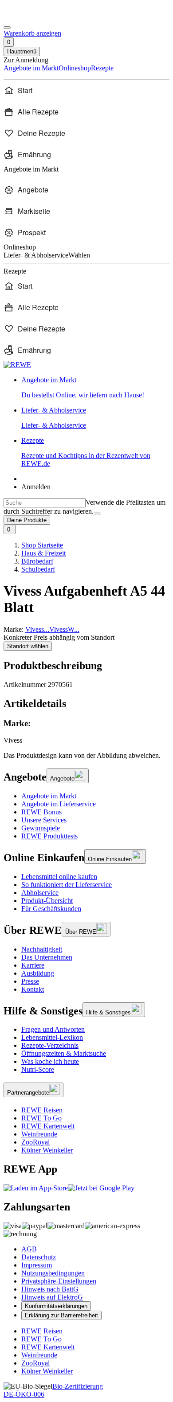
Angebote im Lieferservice (58, 804)
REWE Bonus (41, 812)
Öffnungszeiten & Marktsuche (63, 1053)
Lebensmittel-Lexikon (52, 1037)
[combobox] (45, 502)
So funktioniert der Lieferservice (66, 884)
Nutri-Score (37, 1069)
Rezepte (85, 452)
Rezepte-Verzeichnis (50, 1045)
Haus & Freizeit (43, 553)
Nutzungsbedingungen (53, 1273)
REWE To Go (41, 1118)
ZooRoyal (35, 1142)
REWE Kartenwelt (48, 1126)
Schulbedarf (38, 569)
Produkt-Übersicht (47, 900)
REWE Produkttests (49, 836)
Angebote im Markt (48, 796)
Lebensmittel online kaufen (59, 876)
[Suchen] (97, 513)
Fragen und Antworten (53, 1029)
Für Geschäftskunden (51, 908)
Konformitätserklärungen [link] (56, 1306)
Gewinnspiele (40, 828)
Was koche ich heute (50, 1061)
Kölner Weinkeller (47, 1150)
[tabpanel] (86, 732)
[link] (95, 387)
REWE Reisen (42, 1110)
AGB (29, 1249)
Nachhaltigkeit (41, 949)
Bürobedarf (37, 561)
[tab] (86, 704)
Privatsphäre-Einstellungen (58, 1281)
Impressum (36, 1265)
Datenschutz (38, 1257)
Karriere (32, 965)
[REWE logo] (17, 364)
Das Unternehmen (46, 957)
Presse (30, 981)
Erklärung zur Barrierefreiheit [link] (61, 1315)
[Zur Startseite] (34, 17)
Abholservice (40, 892)
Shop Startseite (42, 545)
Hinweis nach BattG (50, 1289)
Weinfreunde (39, 1134)
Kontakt (32, 989)
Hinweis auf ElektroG (52, 1297)
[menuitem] (86, 90)
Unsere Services (44, 820)
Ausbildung (37, 973)
